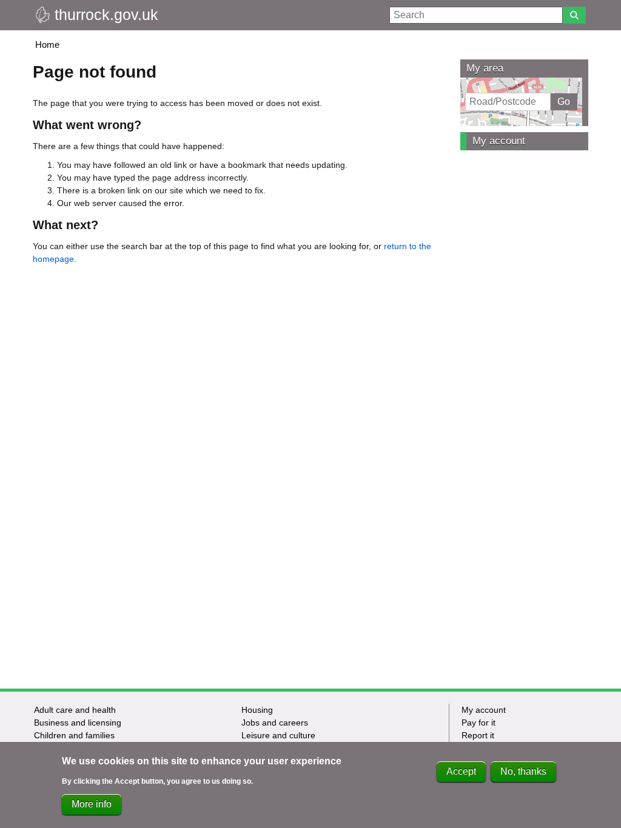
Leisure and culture (278, 735)
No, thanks (523, 771)
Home (47, 44)
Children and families (74, 735)
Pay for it (478, 722)
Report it (478, 735)
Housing (257, 710)
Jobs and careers (274, 722)
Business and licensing (77, 722)
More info (92, 804)
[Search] (574, 15)
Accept (461, 771)
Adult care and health (75, 710)
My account (498, 141)
